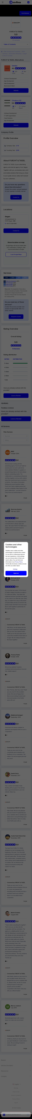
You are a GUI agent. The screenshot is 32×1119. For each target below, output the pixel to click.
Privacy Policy (18, 562)
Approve (16, 573)
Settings (15, 569)
